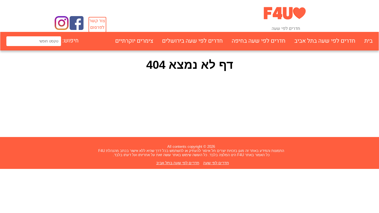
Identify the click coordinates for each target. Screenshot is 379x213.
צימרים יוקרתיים (134, 41)
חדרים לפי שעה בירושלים (192, 41)
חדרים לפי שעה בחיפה (258, 41)
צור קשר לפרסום (97, 24)
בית (368, 41)
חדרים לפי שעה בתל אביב (324, 41)
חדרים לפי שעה (216, 163)
